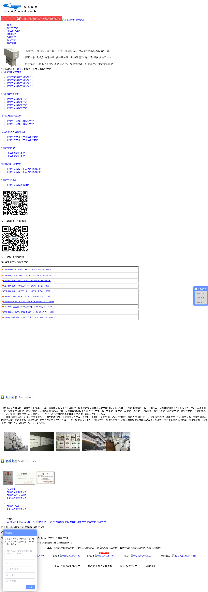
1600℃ (10, 108)
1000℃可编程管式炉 (17, 99)
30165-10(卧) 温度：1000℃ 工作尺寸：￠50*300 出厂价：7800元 (27, 270)
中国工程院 (49, 522)
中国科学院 (37, 522)
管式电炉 (11, 522)
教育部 (73, 522)
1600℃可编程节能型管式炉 (20, 86)
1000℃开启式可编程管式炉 (20, 121)
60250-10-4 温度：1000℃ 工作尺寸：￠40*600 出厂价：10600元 (27, 281)
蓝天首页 (11, 489)
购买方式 (11, 40)
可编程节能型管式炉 (17, 492)
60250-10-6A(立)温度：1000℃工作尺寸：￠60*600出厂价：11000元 (28, 307)
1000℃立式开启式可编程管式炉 (22, 137)
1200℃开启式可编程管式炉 (20, 124)
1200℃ (10, 102)
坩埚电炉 (11, 34)
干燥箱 (20, 522)
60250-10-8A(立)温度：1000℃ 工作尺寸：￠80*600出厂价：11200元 (28, 312)
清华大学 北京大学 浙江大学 (91, 522)
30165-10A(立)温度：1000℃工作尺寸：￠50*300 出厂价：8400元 (27, 275)
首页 (19, 69)
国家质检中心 (62, 522)
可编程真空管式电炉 (17, 495)
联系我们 (11, 43)
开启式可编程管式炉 (17, 498)
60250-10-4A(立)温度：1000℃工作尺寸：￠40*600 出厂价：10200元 (28, 302)
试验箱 (27, 522)
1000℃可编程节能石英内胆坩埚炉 (24, 169)
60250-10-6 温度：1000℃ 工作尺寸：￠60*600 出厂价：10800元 (27, 286)
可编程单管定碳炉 (16, 153)
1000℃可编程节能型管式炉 (20, 77)
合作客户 (11, 37)
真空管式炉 (12, 28)
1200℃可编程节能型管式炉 (20, 80)
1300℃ (10, 105)
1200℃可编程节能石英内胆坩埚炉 (24, 172)
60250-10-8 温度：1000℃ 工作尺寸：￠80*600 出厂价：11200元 (27, 291)
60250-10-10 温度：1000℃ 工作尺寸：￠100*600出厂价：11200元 (27, 296)
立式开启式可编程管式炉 (25, 140)
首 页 (9, 25)
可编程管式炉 (20, 102)
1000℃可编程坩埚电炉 (18, 185)
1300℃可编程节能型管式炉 (20, 83)
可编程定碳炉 (13, 31)
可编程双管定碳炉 (16, 156)
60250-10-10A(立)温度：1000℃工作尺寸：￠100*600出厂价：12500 (28, 317)
